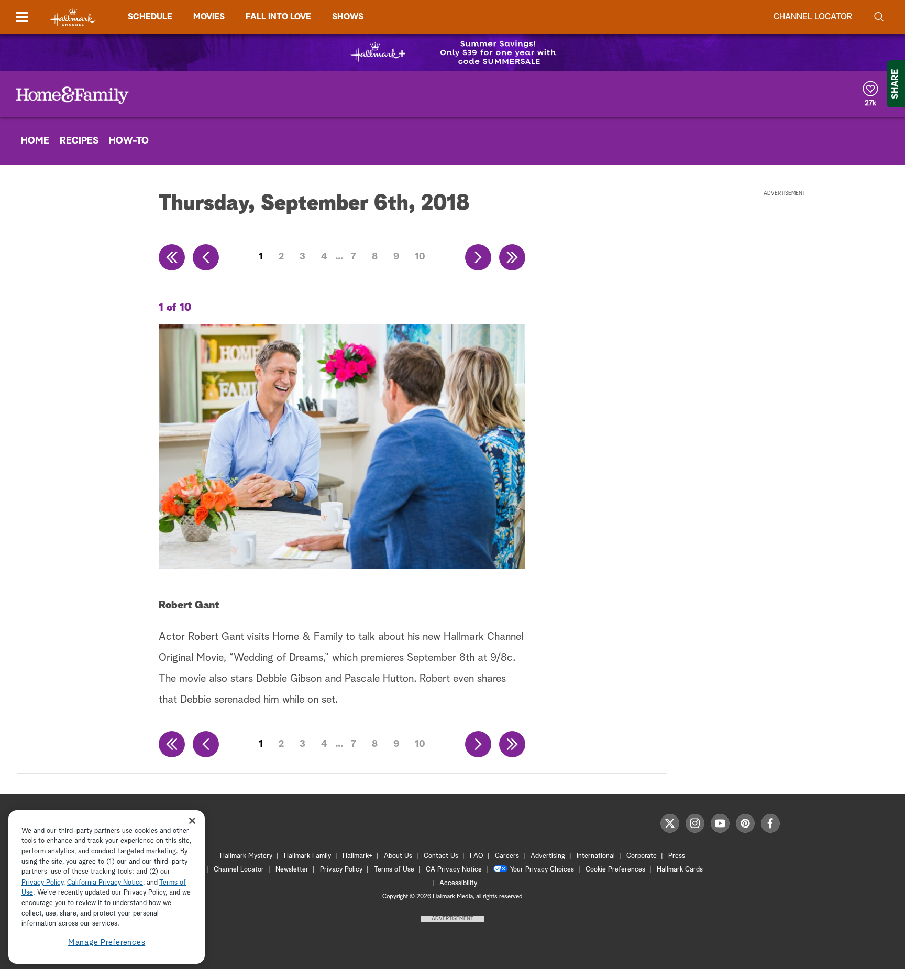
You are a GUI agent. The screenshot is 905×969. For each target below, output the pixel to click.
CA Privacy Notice (454, 869)
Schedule (150, 17)
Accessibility (458, 883)
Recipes (79, 141)
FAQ (476, 856)
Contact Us (441, 856)
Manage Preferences (107, 942)
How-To (129, 141)
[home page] (72, 17)
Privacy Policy (341, 869)
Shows (347, 17)
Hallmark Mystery (246, 856)
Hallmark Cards (680, 869)
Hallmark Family (307, 856)
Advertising (548, 856)
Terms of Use (394, 869)
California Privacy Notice (105, 882)
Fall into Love (278, 17)
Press (676, 856)
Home (35, 141)
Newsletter (291, 869)
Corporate (641, 856)
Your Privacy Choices (542, 869)
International (596, 856)
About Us (398, 856)
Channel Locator (813, 17)
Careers (507, 856)
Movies (209, 17)
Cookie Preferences (615, 869)
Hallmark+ (357, 856)
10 (420, 257)
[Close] (192, 821)
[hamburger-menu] (22, 16)
